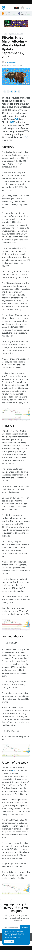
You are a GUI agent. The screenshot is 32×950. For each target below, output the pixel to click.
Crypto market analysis (16, 34)
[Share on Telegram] (15, 91)
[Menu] (28, 7)
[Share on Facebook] (4, 91)
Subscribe (25, 928)
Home (5, 34)
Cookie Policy (16, 937)
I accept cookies (9, 941)
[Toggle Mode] (22, 7)
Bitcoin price (8, 13)
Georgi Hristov (11, 62)
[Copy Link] (19, 91)
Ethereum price (24, 13)
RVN (14, 770)
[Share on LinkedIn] (11, 91)
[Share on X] (8, 91)
